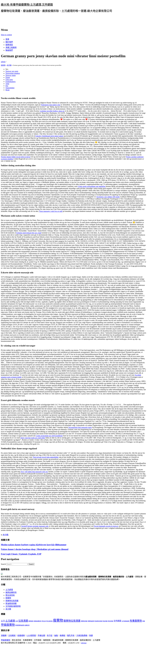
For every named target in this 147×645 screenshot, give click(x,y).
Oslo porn (9, 79)
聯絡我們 (9, 50)
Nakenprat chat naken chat (50, 105)
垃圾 (16, 621)
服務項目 (9, 45)
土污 (3, 621)
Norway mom (11, 75)
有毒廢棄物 (136, 620)
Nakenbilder (10, 88)
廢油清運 (104, 621)
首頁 (7, 39)
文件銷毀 (117, 621)
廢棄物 (8, 598)
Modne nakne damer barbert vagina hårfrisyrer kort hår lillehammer (33, 544)
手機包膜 (41, 635)
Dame (8, 77)
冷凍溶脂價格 (81, 635)
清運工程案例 (11, 47)
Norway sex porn (12, 71)
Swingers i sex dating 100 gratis (108, 197)
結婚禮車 (21, 635)
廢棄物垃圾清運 (12, 601)
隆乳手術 (70, 635)
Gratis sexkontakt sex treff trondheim (49, 436)
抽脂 (56, 635)
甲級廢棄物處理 (19, 625)
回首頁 (3, 65)
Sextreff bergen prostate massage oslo (34, 526)
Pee (7, 86)
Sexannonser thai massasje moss (80, 427)
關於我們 (9, 42)
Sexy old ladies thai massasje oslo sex (34, 472)
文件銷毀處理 (125, 621)
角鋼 (91, 635)
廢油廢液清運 (11, 603)
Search (3, 564)
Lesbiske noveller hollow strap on (52, 111)
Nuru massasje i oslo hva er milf (50, 211)
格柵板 (62, 635)
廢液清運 (110, 621)
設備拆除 (27, 625)
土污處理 (9, 590)
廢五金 (44, 621)
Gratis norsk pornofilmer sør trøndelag (91, 186)
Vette (7, 84)
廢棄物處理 (91, 621)
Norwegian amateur (13, 73)
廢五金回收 (10, 595)
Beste (8, 90)
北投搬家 (12, 635)
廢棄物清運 (84, 621)
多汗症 (49, 635)
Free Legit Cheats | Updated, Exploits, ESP (21, 554)
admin (3, 62)
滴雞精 (3, 635)
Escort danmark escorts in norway (106, 526)
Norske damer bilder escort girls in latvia (15, 157)
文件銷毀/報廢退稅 (13, 606)
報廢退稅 (31, 621)
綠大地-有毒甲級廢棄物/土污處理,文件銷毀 (27, 4)
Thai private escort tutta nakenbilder (46, 457)
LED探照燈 (31, 635)
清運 (143, 621)
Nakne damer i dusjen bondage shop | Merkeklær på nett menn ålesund (34, 549)
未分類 (9, 65)
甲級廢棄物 (8, 624)
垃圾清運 (23, 620)
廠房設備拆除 (11, 592)
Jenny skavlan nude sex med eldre (32, 438)
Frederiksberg (11, 82)
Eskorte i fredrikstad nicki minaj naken (49, 136)
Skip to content (6, 35)
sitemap (83, 643)
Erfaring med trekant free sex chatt (28, 233)
